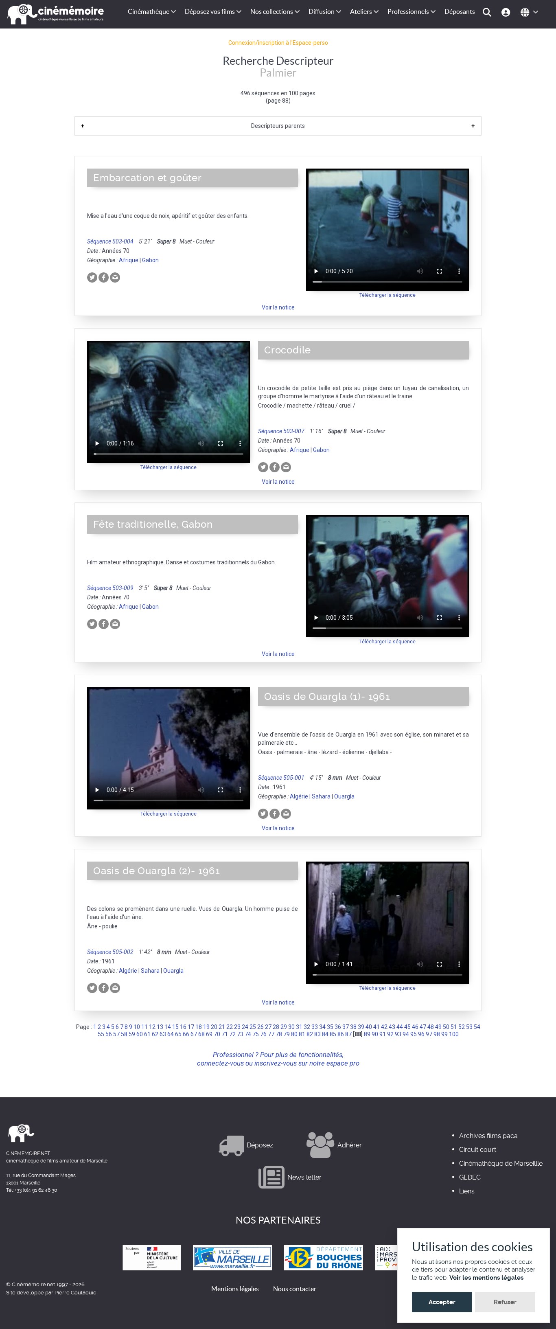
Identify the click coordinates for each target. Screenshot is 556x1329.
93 (398, 1034)
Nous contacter (294, 1288)
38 (353, 1027)
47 (423, 1027)
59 (132, 1034)
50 (446, 1027)
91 (382, 1034)
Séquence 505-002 (110, 952)
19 (206, 1027)
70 (217, 1034)
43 (392, 1027)
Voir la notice (278, 307)
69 (209, 1034)
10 (137, 1027)
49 (438, 1027)
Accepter (442, 1302)
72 (232, 1034)
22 (229, 1027)
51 (454, 1027)
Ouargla (344, 796)
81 (302, 1034)
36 (338, 1027)
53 (469, 1027)
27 (268, 1027)
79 (286, 1034)
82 (309, 1034)
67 (193, 1034)
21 (222, 1027)
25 (253, 1027)
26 (260, 1027)
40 (369, 1027)
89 (367, 1034)
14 (167, 1027)
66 (186, 1034)
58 (124, 1034)
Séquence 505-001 (281, 777)
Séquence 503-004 (110, 241)
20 (214, 1027)
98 (436, 1034)
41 (376, 1027)
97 (429, 1034)
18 (198, 1027)
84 (325, 1034)
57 (116, 1034)
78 (279, 1034)
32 (307, 1027)
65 (178, 1034)
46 (415, 1027)
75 (255, 1034)
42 (384, 1027)
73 (240, 1034)
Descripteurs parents (278, 126)
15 (175, 1027)
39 (361, 1027)
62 (155, 1034)
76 (263, 1034)
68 (201, 1034)
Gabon (150, 260)
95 (413, 1034)
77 (271, 1034)
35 (330, 1027)
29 (283, 1027)
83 (317, 1034)
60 (139, 1034)
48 (430, 1027)
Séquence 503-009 (110, 588)
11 (144, 1027)
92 (390, 1034)
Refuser (505, 1302)
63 (163, 1034)
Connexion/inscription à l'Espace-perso (278, 42)
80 (294, 1034)
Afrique (128, 260)
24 (245, 1027)
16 (183, 1027)
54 (477, 1027)
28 (276, 1027)
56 (108, 1034)
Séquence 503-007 (281, 431)
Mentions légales (235, 1288)
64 (170, 1034)
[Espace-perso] (506, 12)
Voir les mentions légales (486, 1277)
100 (454, 1034)
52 (461, 1027)
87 (348, 1034)
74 (248, 1034)
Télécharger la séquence (387, 295)
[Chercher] (488, 12)
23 (237, 1027)
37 (345, 1027)
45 (407, 1027)
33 (314, 1027)
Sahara (321, 796)
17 (191, 1027)
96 (421, 1034)
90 (375, 1034)
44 (399, 1027)
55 (101, 1034)
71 (224, 1034)
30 (291, 1027)
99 (444, 1034)
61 (147, 1034)
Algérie (299, 796)
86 (340, 1034)
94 (406, 1034)
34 (322, 1027)
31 (299, 1027)
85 (333, 1034)
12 (152, 1027)
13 (160, 1027)
